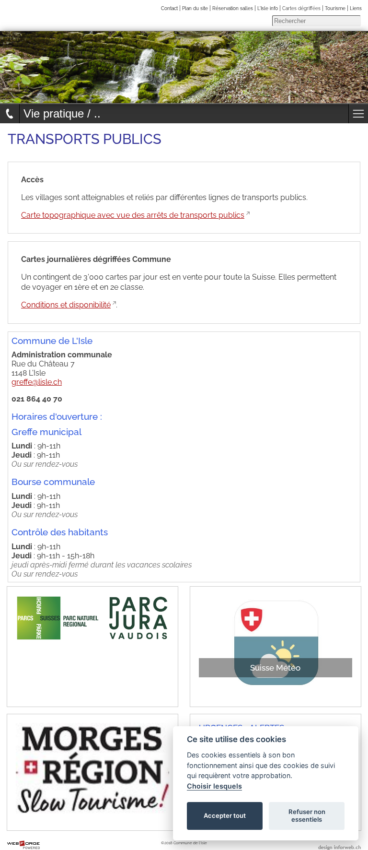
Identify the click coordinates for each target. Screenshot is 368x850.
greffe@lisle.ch (37, 382)
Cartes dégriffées (301, 8)
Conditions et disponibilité (66, 304)
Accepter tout (225, 815)
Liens (356, 8)
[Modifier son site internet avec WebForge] (23, 845)
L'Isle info (267, 8)
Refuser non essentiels (306, 815)
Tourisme (335, 8)
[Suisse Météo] (201, 694)
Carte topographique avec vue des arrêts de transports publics (132, 215)
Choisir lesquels (214, 786)
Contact (169, 8)
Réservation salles (232, 8)
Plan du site (195, 8)
